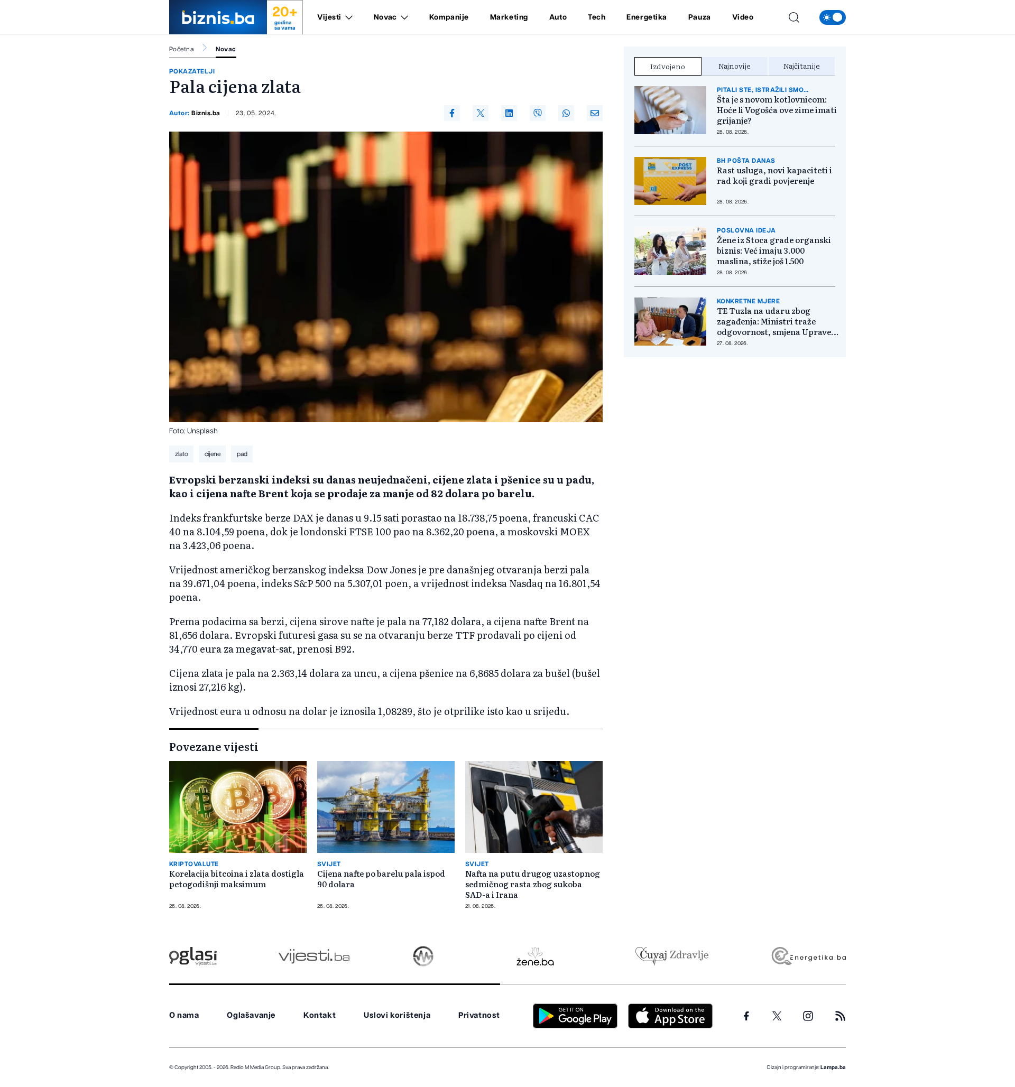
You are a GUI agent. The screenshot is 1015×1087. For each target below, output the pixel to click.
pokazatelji (192, 71)
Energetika (646, 17)
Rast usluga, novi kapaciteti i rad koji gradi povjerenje (774, 175)
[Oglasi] (193, 956)
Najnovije (734, 65)
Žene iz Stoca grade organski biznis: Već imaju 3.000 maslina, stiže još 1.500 (774, 250)
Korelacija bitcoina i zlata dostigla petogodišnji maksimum (236, 878)
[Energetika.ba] (808, 956)
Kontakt (319, 1015)
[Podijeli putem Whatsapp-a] (566, 113)
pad (242, 454)
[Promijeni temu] (832, 17)
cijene (212, 454)
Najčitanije (801, 65)
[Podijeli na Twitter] (480, 113)
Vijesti (329, 17)
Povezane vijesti (214, 746)
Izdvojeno (667, 66)
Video (743, 17)
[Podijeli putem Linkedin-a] (509, 113)
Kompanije (449, 17)
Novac (385, 17)
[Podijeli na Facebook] (452, 113)
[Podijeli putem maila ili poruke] (595, 113)
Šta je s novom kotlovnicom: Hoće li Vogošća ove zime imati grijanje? (777, 110)
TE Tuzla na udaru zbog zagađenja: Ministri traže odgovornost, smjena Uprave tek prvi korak (774, 321)
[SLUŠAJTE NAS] (423, 956)
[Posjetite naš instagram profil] (808, 1015)
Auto (558, 17)
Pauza (699, 17)
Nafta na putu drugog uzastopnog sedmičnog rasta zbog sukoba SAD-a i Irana (532, 884)
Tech (596, 17)
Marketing (509, 17)
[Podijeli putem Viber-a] (538, 113)
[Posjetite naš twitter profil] (777, 1016)
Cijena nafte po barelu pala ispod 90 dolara (381, 878)
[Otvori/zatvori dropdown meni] (347, 17)
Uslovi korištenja (397, 1015)
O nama (184, 1015)
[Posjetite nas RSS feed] (840, 1015)
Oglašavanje (251, 1015)
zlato (181, 454)
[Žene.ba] (535, 956)
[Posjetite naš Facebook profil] (746, 1016)
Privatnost (479, 1015)
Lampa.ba (833, 1067)
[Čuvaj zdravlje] (671, 956)
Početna (181, 49)
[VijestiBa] (313, 956)
